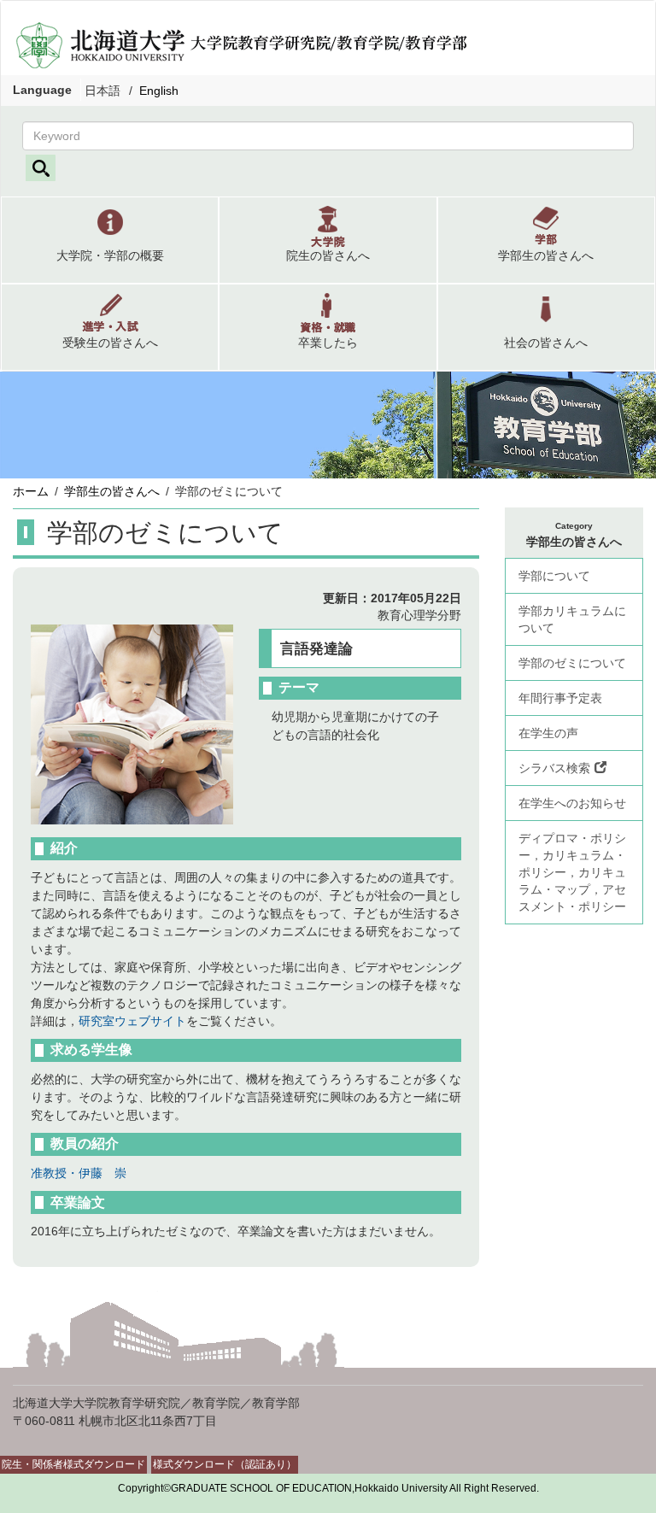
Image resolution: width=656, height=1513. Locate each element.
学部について (554, 576)
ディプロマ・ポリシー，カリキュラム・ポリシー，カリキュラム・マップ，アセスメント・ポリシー (572, 872)
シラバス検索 (554, 768)
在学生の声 (548, 733)
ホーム (31, 491)
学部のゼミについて (572, 663)
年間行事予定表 (560, 698)
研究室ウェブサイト (132, 1021)
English (159, 90)
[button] (110, 240)
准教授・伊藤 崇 (78, 1173)
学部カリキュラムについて (572, 619)
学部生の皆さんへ (112, 491)
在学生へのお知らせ (572, 803)
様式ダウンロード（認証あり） (224, 1464)
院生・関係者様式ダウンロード (73, 1464)
